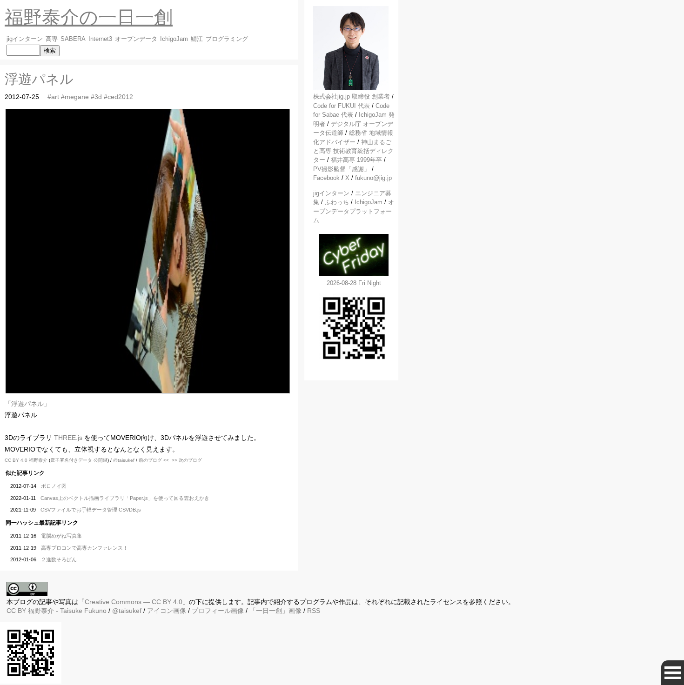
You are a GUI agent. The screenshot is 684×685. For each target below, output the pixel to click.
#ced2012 (118, 96)
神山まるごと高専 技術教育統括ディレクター (353, 151)
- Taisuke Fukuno (67, 610)
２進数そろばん (59, 559)
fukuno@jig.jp (373, 177)
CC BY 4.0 (17, 460)
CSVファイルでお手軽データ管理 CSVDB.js (90, 509)
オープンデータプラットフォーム (353, 211)
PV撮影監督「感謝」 (341, 169)
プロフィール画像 (218, 610)
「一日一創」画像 (275, 610)
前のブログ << (154, 460)
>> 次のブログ (187, 460)
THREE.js (68, 437)
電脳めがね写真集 (61, 536)
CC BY (16, 610)
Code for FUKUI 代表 (341, 105)
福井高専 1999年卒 (356, 159)
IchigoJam (174, 39)
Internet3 (100, 39)
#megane (75, 96)
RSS (313, 610)
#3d (96, 96)
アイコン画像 (166, 610)
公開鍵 (100, 460)
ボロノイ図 (54, 486)
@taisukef (123, 460)
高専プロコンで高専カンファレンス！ (84, 548)
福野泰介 (38, 460)
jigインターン (25, 39)
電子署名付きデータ (71, 460)
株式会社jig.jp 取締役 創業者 (351, 96)
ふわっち (337, 202)
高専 (52, 39)
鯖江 (197, 39)
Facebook (326, 177)
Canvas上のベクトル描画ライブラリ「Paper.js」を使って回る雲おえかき (124, 498)
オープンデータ (136, 39)
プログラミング (227, 39)
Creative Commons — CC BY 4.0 (133, 601)
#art (53, 96)
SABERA (73, 39)
